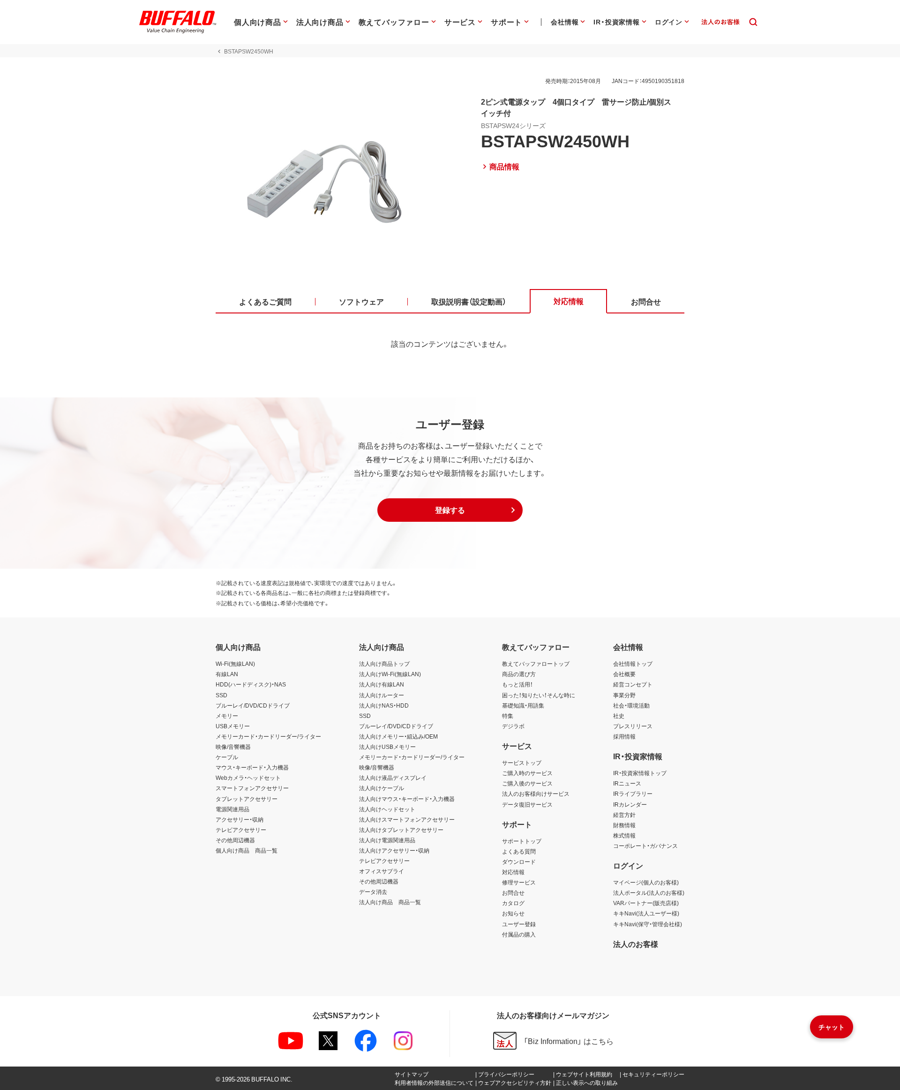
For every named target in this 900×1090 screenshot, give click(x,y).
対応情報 (513, 872)
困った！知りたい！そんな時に (538, 695)
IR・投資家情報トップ (640, 773)
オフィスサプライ (381, 871)
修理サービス (519, 882)
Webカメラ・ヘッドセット (248, 777)
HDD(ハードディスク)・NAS (251, 684)
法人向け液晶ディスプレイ (393, 777)
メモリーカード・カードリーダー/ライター (268, 736)
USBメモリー (233, 726)
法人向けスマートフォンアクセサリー (407, 819)
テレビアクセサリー (241, 829)
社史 (618, 715)
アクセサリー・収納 (239, 819)
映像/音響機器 (233, 746)
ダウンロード (519, 861)
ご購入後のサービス (527, 783)
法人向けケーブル (381, 788)
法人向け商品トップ (384, 663)
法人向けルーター (381, 695)
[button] (450, 510)
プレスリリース (632, 726)
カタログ (513, 903)
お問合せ (513, 892)
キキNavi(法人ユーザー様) (646, 913)
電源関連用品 (232, 809)
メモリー (227, 715)
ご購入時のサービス (527, 773)
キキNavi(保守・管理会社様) (647, 924)
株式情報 (624, 835)
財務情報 (624, 825)
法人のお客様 (635, 943)
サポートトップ (521, 841)
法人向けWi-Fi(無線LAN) (390, 674)
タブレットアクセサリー (247, 798)
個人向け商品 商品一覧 (247, 850)
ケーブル (227, 757)
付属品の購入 (519, 934)
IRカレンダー (630, 804)
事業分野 (624, 695)
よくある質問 (519, 851)
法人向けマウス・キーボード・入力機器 (407, 798)
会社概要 (624, 674)
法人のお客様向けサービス (536, 793)
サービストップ (521, 762)
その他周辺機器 (235, 840)
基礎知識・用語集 (523, 705)
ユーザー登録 (519, 924)
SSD (221, 695)
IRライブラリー (632, 793)
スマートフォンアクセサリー (252, 788)
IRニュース (627, 783)
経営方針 (624, 814)
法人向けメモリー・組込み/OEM (398, 736)
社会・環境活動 (631, 705)
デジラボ (513, 726)
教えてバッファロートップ (536, 663)
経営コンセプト (632, 684)
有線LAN (227, 674)
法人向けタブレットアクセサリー (401, 829)
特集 (507, 715)
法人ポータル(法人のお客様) (648, 892)
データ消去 (373, 891)
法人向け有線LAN (381, 684)
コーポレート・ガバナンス (645, 845)
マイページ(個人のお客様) (646, 882)
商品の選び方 (519, 674)
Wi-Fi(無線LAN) (235, 663)
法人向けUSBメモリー (387, 746)
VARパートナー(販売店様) (646, 903)
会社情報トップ (632, 663)
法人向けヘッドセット (387, 809)
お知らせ (513, 913)
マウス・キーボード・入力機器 (252, 767)
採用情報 (624, 736)
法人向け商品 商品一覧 (390, 902)
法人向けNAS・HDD (384, 705)
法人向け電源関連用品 (387, 840)
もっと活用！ (517, 684)
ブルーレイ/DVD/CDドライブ (253, 705)
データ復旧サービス (527, 804)
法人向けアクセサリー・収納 (394, 850)
